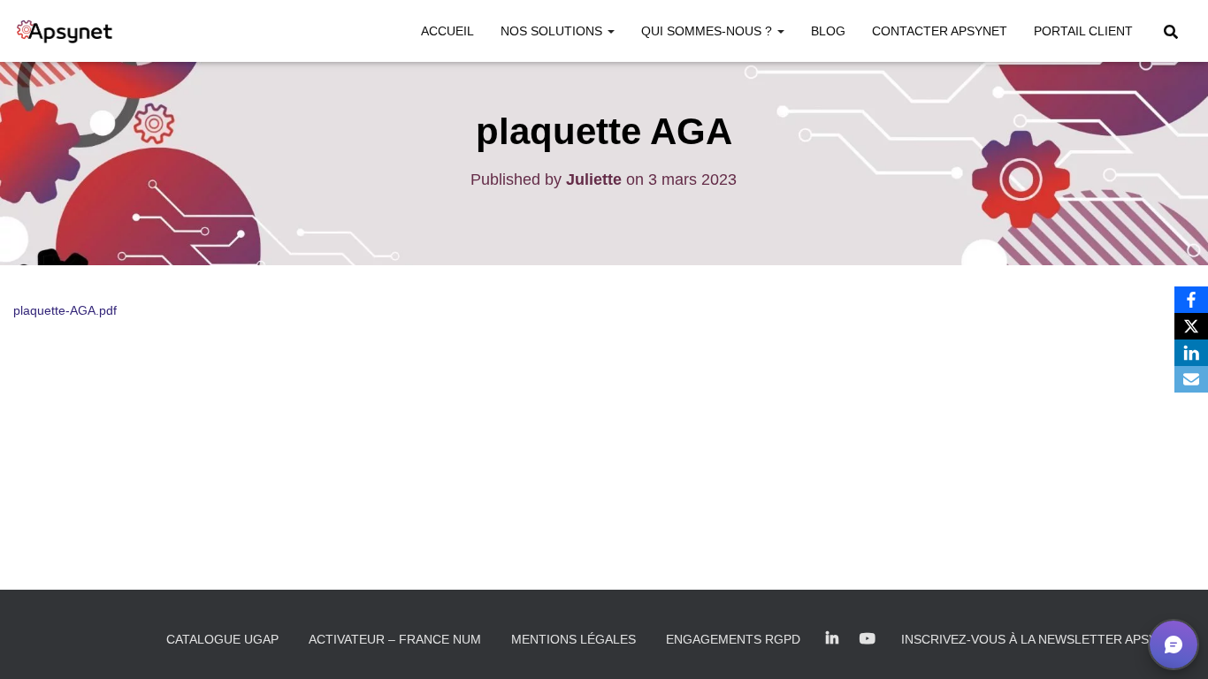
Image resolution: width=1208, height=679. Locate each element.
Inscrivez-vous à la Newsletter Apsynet (1041, 639)
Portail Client (1083, 31)
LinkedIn (832, 639)
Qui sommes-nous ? (708, 31)
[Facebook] (1191, 299)
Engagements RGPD (733, 639)
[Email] (1191, 379)
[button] (610, 31)
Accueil (447, 31)
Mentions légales (573, 639)
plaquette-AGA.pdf (65, 310)
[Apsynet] (64, 31)
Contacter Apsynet (939, 31)
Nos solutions (553, 31)
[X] (1191, 326)
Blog (828, 31)
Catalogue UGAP (222, 639)
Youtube (867, 639)
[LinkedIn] (1191, 353)
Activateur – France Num (395, 639)
